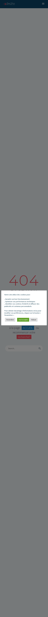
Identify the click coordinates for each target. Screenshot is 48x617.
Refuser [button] (33, 320)
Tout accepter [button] (23, 320)
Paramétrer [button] (10, 320)
